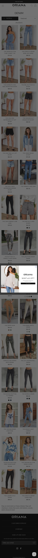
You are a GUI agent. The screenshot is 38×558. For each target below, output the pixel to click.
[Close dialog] (36, 266)
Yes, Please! (28, 283)
